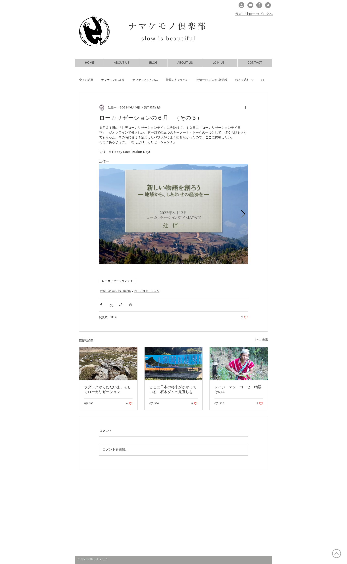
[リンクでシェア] (121, 305)
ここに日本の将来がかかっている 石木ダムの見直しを (172, 389)
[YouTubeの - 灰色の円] (250, 5)
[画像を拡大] (173, 214)
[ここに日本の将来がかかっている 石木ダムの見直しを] (174, 363)
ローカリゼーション (146, 291)
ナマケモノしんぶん (145, 80)
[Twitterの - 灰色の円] (268, 5)
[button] (263, 80)
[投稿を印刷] (131, 305)
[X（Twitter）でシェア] (111, 305)
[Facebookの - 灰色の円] (259, 5)
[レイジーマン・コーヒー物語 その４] (239, 363)
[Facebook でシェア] (101, 305)
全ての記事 (86, 80)
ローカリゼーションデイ (117, 281)
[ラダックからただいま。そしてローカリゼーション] (108, 363)
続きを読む (242, 80)
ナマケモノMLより (113, 80)
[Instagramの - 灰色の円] (241, 5)
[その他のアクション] (245, 107)
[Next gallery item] (243, 214)
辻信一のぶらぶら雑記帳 (211, 80)
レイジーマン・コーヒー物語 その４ (238, 389)
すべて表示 (261, 339)
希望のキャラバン (177, 80)
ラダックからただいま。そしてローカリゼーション (107, 389)
